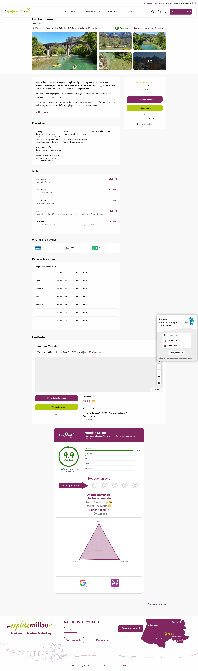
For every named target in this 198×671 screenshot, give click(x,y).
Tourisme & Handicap (39, 633)
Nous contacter (102, 639)
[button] (152, 12)
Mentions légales (79, 665)
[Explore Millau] (18, 13)
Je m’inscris (71, 629)
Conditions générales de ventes (101, 665)
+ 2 (150, 61)
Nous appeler (76, 639)
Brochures (16, 633)
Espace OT (121, 665)
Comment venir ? (130, 628)
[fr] (194, 3)
